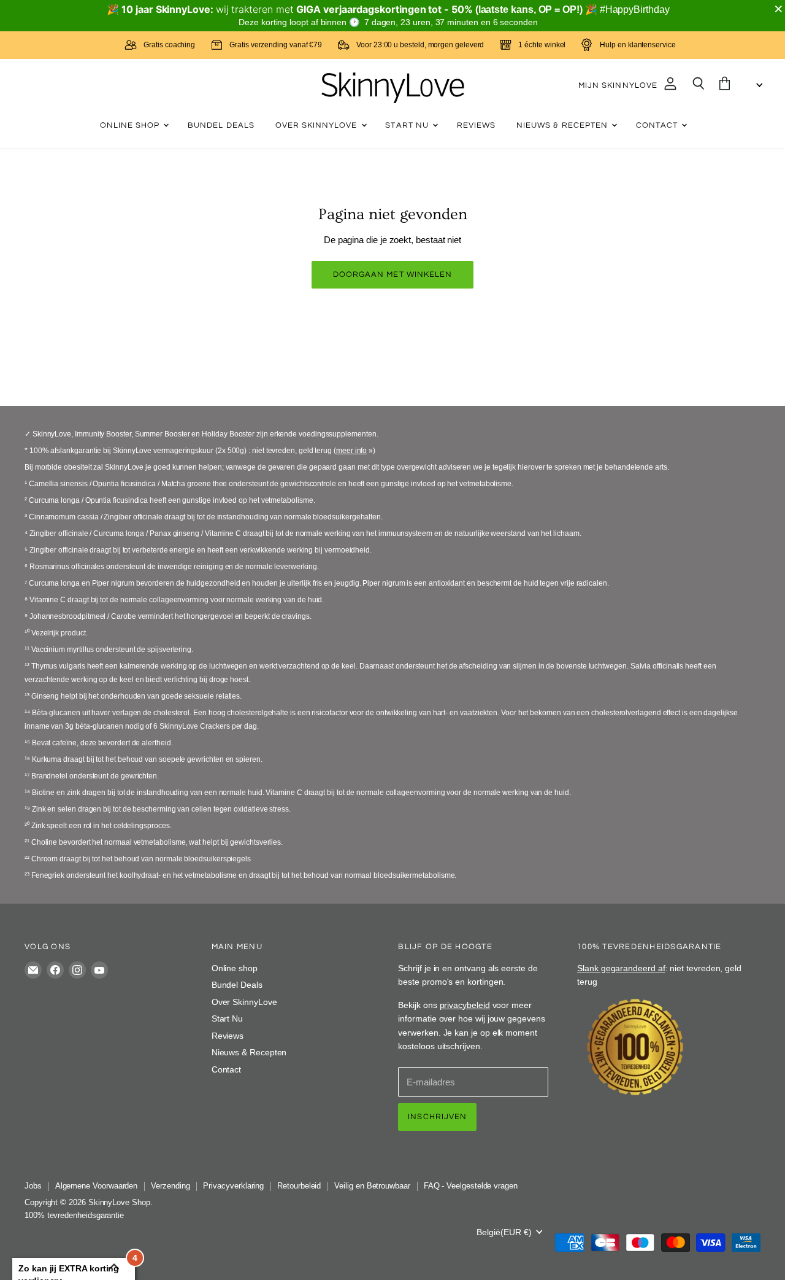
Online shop (131, 125)
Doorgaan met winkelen (392, 274)
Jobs (33, 1185)
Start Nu (408, 125)
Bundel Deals (221, 125)
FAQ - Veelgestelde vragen (471, 1185)
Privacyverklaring (233, 1185)
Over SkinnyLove (317, 125)
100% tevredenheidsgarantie (74, 1215)
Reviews (476, 125)
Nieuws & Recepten (563, 125)
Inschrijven (437, 1116)
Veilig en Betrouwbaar (372, 1185)
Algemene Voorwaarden (96, 1185)
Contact (658, 125)
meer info (351, 450)
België (504, 1232)
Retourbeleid (299, 1185)
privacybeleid (465, 1005)
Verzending (170, 1185)
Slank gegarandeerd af (621, 968)
